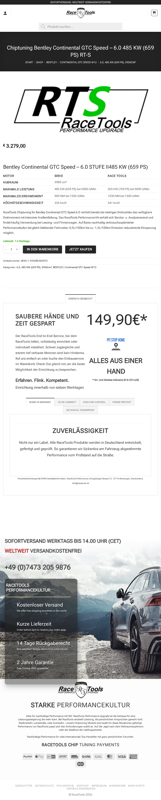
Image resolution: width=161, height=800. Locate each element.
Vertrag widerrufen (81, 788)
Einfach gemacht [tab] (80, 298)
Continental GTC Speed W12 (78, 62)
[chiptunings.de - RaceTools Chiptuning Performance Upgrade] (80, 13)
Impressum (99, 785)
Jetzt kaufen (80, 249)
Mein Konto (136, 785)
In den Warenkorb (42, 249)
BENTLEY (51, 62)
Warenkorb (117, 785)
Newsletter (23, 785)
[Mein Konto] (5, 13)
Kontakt (83, 785)
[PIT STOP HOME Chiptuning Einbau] (116, 344)
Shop (39, 62)
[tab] (40, 402)
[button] (154, 13)
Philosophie (65, 785)
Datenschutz (44, 785)
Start (29, 62)
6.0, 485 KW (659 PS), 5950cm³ (118, 62)
